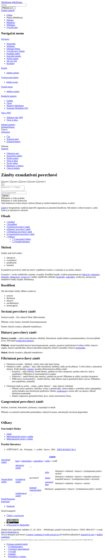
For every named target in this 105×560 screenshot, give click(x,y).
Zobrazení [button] (5, 132)
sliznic (47, 478)
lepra (17, 461)
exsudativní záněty (20, 480)
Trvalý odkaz (12, 163)
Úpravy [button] (4, 129)
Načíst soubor (12, 58)
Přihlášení (11, 25)
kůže (47, 472)
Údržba (10, 101)
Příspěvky (11, 22)
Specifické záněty (5, 461)
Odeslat (5, 196)
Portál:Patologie (8, 499)
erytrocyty (25, 277)
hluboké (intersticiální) (35, 489)
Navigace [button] (5, 39)
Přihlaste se (7, 8)
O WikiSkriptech (15, 546)
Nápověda (11, 44)
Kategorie (5, 501)
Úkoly (9, 103)
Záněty (52, 457)
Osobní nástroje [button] (8, 10)
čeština (9, 15)
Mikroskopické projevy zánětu (20, 439)
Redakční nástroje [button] (9, 96)
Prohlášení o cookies (17, 556)
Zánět (3, 208)
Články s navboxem (15, 515)
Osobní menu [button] (7, 87)
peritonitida (80, 348)
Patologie (11, 506)
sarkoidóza (38, 461)
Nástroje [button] (4, 146)
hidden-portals (13, 73)
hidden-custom (13, 91)
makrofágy (70, 277)
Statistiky (12, 554)
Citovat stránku (13, 168)
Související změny (14, 156)
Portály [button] (4, 68)
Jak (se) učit (12, 61)
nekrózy (30, 369)
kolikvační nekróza (25, 341)
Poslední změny (13, 53)
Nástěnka (11, 46)
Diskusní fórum (13, 49)
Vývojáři (12, 551)
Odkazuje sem (13, 153)
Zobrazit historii (13, 141)
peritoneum (62, 391)
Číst (8, 137)
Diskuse (10, 20)
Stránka (4, 127)
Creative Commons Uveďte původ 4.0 (42, 534)
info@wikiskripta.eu (10, 532)
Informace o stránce (15, 166)
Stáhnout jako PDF (15, 117)
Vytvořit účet (12, 27)
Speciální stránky (14, 56)
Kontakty (11, 63)
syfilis (47, 461)
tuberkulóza (26, 461)
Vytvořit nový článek (16, 51)
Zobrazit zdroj (13, 139)
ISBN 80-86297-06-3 (66, 449)
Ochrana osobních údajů (17, 544)
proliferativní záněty (21, 494)
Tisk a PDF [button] (6, 113)
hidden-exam (12, 82)
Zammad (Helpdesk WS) (17, 108)
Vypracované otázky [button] (10, 77)
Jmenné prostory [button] (8, 124)
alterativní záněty (19, 466)
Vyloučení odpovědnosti (18, 549)
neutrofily (61, 277)
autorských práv (88, 534)
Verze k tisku (12, 120)
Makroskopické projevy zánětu (20, 436)
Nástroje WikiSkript (15, 106)
